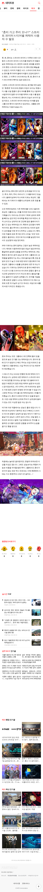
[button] (38, 886)
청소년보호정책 (22, 875)
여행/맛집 (7, 615)
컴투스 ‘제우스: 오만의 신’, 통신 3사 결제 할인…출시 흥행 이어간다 (31, 760)
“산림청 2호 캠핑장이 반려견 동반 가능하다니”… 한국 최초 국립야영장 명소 (17, 622)
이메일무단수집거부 (33, 875)
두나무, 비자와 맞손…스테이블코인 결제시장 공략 (11, 851)
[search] (39, 3)
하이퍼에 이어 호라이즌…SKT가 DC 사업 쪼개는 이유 (31, 851)
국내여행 (7, 625)
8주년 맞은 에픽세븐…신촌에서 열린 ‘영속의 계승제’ (11, 808)
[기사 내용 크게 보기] (39, 49)
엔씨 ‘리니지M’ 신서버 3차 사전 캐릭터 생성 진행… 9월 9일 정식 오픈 (31, 829)
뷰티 (5, 8)
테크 (33, 8)
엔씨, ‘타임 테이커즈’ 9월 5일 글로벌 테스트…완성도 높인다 (11, 760)
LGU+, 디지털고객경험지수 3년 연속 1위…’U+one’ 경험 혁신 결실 (11, 781)
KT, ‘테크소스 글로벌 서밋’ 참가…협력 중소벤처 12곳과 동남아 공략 (31, 738)
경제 (18, 8)
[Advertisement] (21, 18)
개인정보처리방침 (12, 875)
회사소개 (3, 875)
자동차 (6, 605)
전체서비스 (26, 883)
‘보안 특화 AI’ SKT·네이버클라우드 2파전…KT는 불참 (31, 781)
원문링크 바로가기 (9, 541)
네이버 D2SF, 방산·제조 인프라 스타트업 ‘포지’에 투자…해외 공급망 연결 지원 (11, 738)
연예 (12, 8)
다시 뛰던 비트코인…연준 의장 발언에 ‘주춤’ (31, 808)
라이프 (25, 8)
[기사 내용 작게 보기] (36, 50)
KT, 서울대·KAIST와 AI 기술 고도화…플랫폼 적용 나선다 (11, 829)
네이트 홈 (16, 883)
